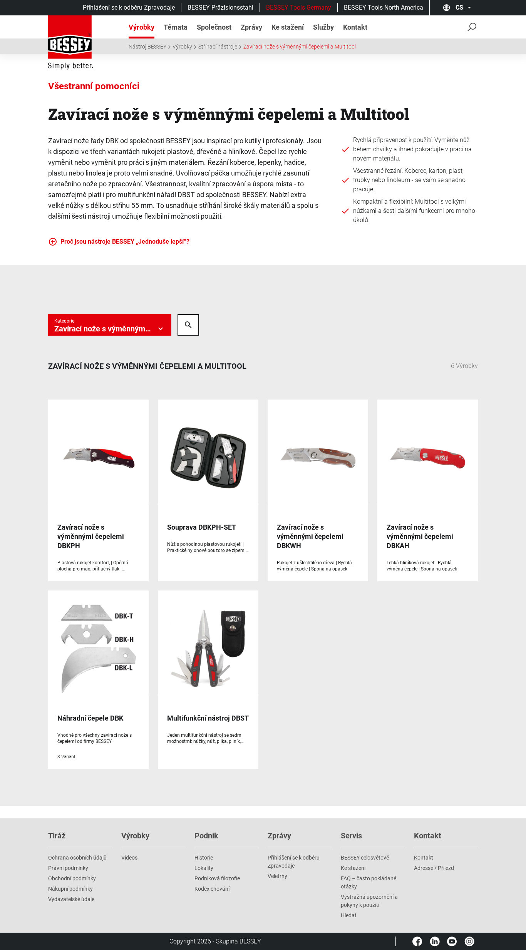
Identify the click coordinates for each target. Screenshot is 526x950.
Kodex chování (211, 889)
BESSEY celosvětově (365, 858)
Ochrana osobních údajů (77, 858)
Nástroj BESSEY (147, 46)
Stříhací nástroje (217, 46)
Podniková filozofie (217, 878)
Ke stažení (353, 868)
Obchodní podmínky (72, 878)
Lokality (203, 868)
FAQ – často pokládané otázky (368, 882)
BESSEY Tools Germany (298, 7)
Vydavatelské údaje (71, 899)
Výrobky (182, 46)
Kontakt (423, 858)
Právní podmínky (68, 868)
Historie (203, 858)
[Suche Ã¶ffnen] (188, 325)
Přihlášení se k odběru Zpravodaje (129, 7)
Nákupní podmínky (70, 889)
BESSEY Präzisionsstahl (220, 7)
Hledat (349, 915)
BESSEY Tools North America (383, 7)
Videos (129, 858)
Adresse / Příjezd (434, 868)
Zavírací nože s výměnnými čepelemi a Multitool (299, 46)
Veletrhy (277, 876)
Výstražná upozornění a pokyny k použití (369, 901)
